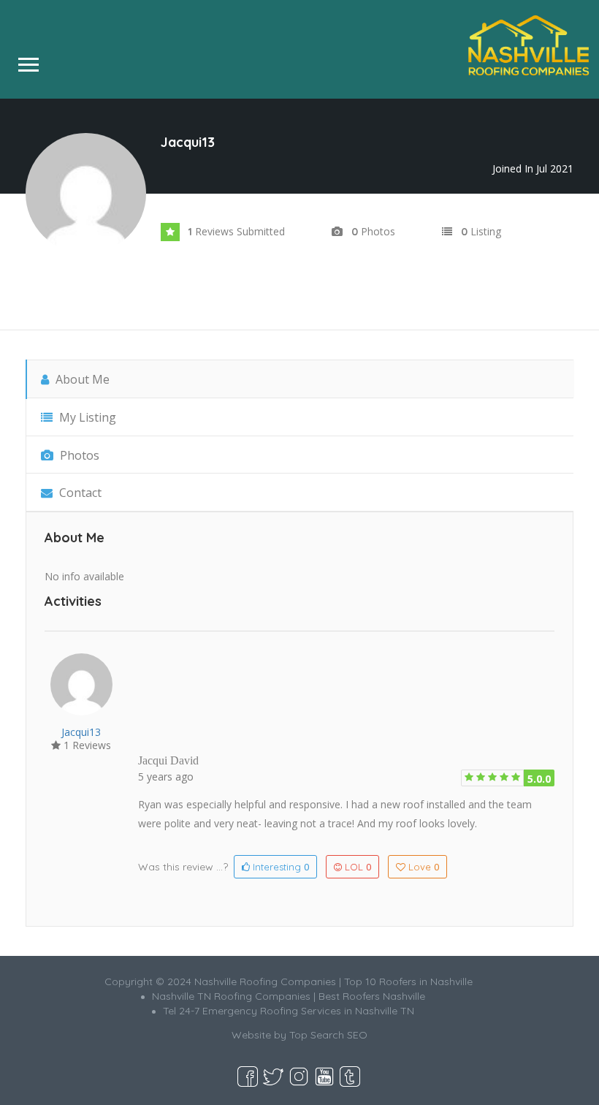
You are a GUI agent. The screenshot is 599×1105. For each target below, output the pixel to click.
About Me (81, 379)
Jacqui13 (81, 732)
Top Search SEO (328, 1034)
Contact (79, 493)
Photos (78, 455)
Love (423, 866)
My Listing (86, 417)
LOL (358, 866)
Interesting (279, 866)
